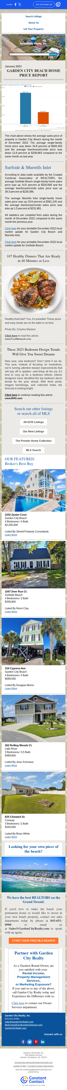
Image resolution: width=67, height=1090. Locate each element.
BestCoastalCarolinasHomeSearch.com (23, 1025)
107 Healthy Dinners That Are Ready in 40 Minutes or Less (33, 258)
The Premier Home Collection (33, 440)
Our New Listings (33, 431)
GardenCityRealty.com (16, 1028)
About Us (33, 23)
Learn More (11, 534)
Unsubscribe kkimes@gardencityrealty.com (33, 1062)
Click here (11, 228)
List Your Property (34, 29)
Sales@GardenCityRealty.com (29, 928)
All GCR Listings (33, 422)
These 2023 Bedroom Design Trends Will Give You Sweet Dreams (33, 351)
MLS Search (33, 450)
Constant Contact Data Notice (40, 1066)
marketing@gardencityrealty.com (37, 1070)
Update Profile (19, 1066)
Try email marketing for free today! (33, 1085)
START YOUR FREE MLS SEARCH (33, 940)
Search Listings (34, 16)
